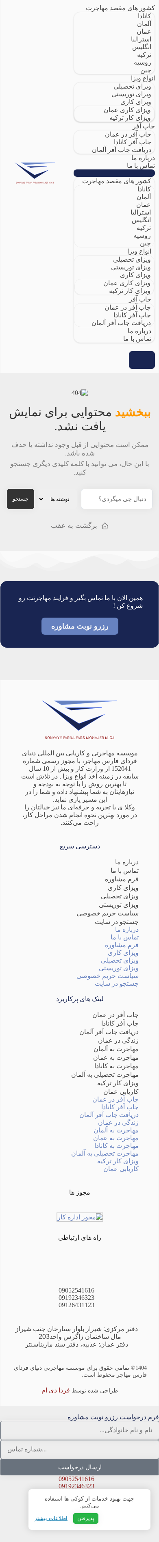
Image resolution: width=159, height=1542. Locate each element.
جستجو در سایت (117, 921)
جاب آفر (144, 126)
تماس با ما (141, 165)
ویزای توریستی (131, 94)
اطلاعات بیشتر (51, 1518)
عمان (144, 31)
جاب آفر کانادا (132, 142)
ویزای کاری (135, 101)
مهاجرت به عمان (116, 1057)
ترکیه (144, 54)
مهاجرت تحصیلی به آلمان (105, 1074)
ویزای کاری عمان (127, 109)
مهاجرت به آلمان (116, 1048)
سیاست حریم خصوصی (107, 913)
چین (145, 70)
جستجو (20, 499)
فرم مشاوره (122, 879)
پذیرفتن (85, 1518)
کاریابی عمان (121, 1091)
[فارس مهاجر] (35, 173)
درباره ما (143, 157)
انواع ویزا (143, 78)
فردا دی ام (55, 1390)
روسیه (142, 62)
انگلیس (141, 46)
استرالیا (141, 39)
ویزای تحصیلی (132, 86)
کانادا (144, 16)
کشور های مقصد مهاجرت (120, 7)
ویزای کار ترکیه (130, 117)
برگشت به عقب (74, 525)
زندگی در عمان (118, 1040)
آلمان (144, 23)
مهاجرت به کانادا (116, 1066)
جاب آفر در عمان (128, 134)
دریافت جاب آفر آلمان (121, 149)
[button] (114, 173)
